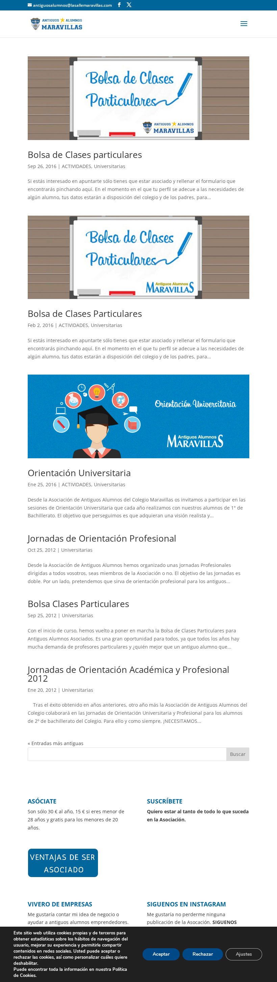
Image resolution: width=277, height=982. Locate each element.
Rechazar (203, 954)
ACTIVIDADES (76, 166)
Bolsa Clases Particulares (78, 604)
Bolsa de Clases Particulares (85, 313)
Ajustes (244, 954)
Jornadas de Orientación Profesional (102, 538)
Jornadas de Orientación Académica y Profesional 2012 (128, 673)
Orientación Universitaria (79, 473)
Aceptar (161, 954)
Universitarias (109, 166)
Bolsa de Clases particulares (85, 154)
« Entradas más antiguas (55, 743)
